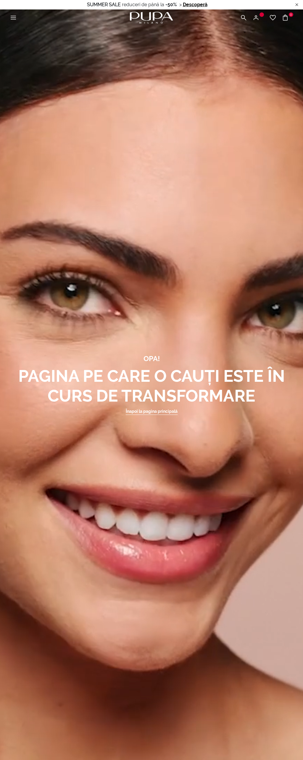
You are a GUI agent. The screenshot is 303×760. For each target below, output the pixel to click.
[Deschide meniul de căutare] (243, 18)
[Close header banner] (296, 5)
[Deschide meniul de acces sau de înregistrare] (258, 18)
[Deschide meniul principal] (13, 18)
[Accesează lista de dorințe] (273, 18)
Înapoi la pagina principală (152, 411)
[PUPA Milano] (151, 17)
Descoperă (195, 4)
